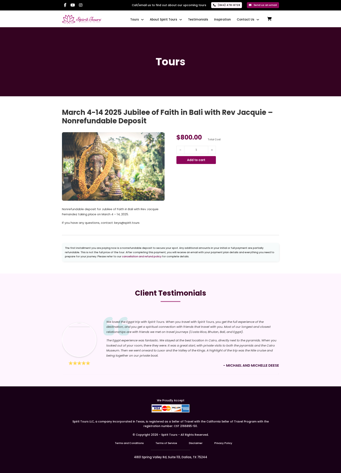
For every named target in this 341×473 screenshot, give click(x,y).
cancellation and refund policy (141, 256)
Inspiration (222, 19)
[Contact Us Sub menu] (257, 19)
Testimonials (198, 19)
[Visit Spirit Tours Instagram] (80, 5)
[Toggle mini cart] (269, 19)
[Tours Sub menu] (142, 19)
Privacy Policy (223, 443)
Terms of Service (166, 443)
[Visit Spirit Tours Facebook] (65, 5)
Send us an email (265, 5)
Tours (134, 19)
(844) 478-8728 (229, 5)
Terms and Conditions (129, 443)
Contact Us (245, 19)
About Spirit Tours (163, 19)
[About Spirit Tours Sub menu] (180, 19)
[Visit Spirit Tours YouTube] (72, 5)
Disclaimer (195, 443)
